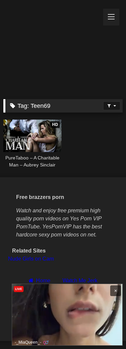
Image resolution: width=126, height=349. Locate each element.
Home (43, 280)
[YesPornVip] (51, 47)
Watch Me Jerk (79, 280)
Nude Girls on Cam (31, 259)
